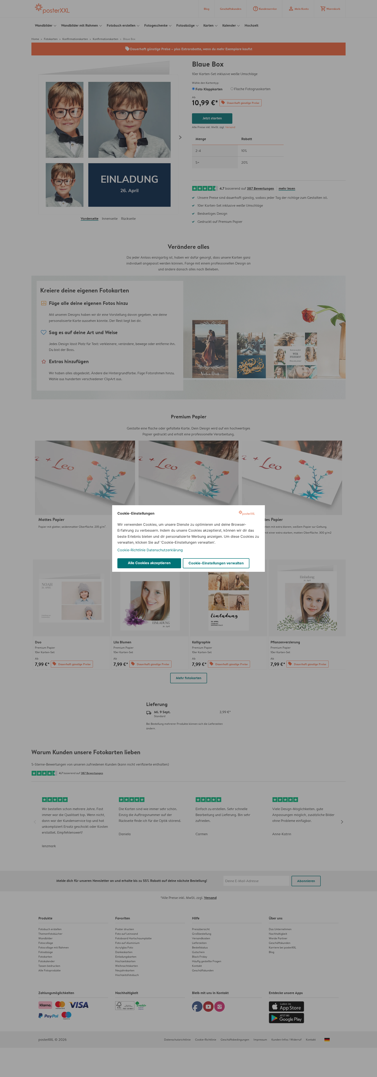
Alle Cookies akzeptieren (149, 563)
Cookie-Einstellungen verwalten (216, 563)
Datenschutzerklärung (165, 550)
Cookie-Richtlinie (131, 550)
